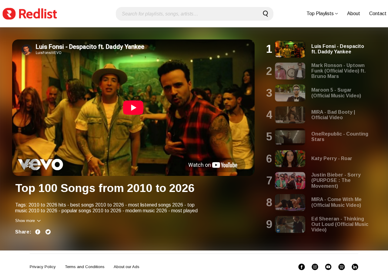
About (353, 13)
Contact (377, 13)
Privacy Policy (43, 266)
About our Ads (126, 266)
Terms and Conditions (85, 266)
